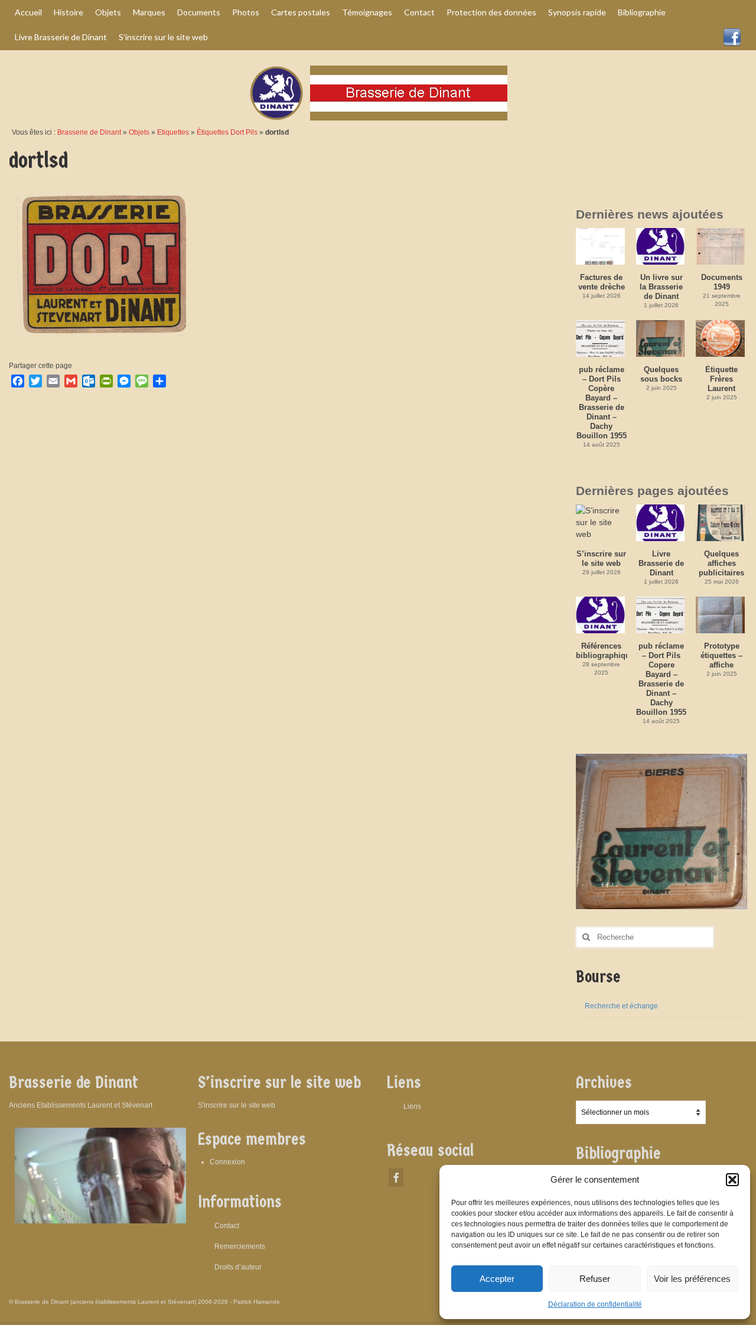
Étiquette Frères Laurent (721, 379)
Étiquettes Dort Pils (227, 132)
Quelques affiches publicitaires (721, 563)
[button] (732, 1180)
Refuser (594, 1279)
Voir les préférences (692, 1279)
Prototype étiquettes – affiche (721, 655)
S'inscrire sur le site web (236, 1105)
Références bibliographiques (601, 651)
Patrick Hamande (256, 1301)
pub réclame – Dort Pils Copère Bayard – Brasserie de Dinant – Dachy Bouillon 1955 (601, 402)
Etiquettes (173, 132)
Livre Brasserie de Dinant (661, 563)
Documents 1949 (721, 282)
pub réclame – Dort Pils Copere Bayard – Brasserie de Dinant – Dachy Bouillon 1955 (661, 679)
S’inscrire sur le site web (601, 558)
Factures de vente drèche (601, 282)
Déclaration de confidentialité (595, 1304)
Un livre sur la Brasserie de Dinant (661, 287)
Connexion (227, 1162)
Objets (139, 132)
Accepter (497, 1279)
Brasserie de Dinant (89, 132)
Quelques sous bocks (661, 374)
